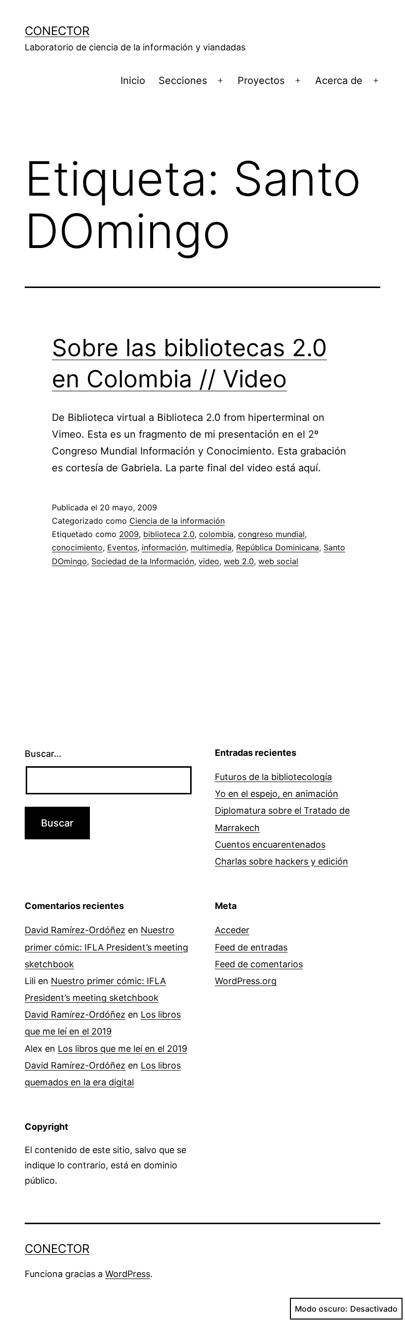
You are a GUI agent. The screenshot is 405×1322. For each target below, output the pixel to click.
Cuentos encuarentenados (270, 844)
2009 (129, 534)
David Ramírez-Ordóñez (75, 930)
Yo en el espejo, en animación (276, 793)
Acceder (232, 930)
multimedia (211, 547)
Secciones (183, 80)
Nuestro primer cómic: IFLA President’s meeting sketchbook (106, 947)
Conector (57, 31)
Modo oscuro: (321, 1309)
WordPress (127, 1274)
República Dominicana (277, 547)
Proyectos (261, 80)
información (164, 547)
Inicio (133, 80)
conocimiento (77, 547)
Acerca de (339, 80)
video (209, 561)
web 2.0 (239, 561)
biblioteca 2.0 (169, 534)
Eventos (122, 547)
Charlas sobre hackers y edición (281, 861)
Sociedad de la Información (142, 561)
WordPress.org (246, 981)
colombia (216, 534)
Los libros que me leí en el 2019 (122, 1048)
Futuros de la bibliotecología (273, 777)
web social (278, 561)
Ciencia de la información (177, 521)
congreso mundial (271, 534)
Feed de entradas (251, 947)
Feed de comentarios (259, 964)
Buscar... (43, 753)
